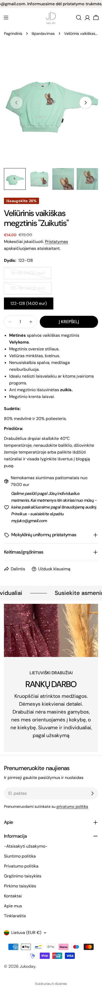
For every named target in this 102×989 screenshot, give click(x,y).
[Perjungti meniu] (6, 17)
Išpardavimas (43, 33)
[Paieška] (78, 17)
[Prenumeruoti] (92, 793)
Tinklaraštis (15, 916)
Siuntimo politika (20, 856)
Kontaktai (13, 896)
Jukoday (27, 966)
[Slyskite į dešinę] (85, 102)
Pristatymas (56, 241)
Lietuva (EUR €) (26, 932)
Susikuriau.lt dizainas (51, 983)
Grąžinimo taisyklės (22, 876)
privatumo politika (72, 806)
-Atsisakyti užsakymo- (26, 846)
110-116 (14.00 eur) (30, 289)
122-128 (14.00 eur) (28, 303)
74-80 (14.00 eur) (30, 274)
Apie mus (13, 906)
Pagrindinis (13, 33)
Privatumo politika (21, 866)
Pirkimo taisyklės (20, 886)
